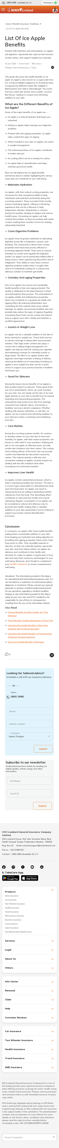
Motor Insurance (11, 896)
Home (8, 24)
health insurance (18, 564)
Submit (43, 748)
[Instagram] (13, 867)
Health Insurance (21, 24)
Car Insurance (10, 900)
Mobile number (17, 723)
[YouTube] (32, 867)
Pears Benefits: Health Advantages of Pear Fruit (30, 620)
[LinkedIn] (41, 867)
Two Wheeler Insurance (15, 904)
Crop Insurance (11, 924)
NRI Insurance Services (14, 916)
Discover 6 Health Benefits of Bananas (26, 642)
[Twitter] (22, 867)
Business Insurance (13, 920)
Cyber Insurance (11, 928)
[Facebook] (4, 867)
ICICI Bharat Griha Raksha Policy (18, 932)
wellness (35, 24)
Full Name (15, 780)
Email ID (14, 793)
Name (12, 711)
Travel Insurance (12, 912)
